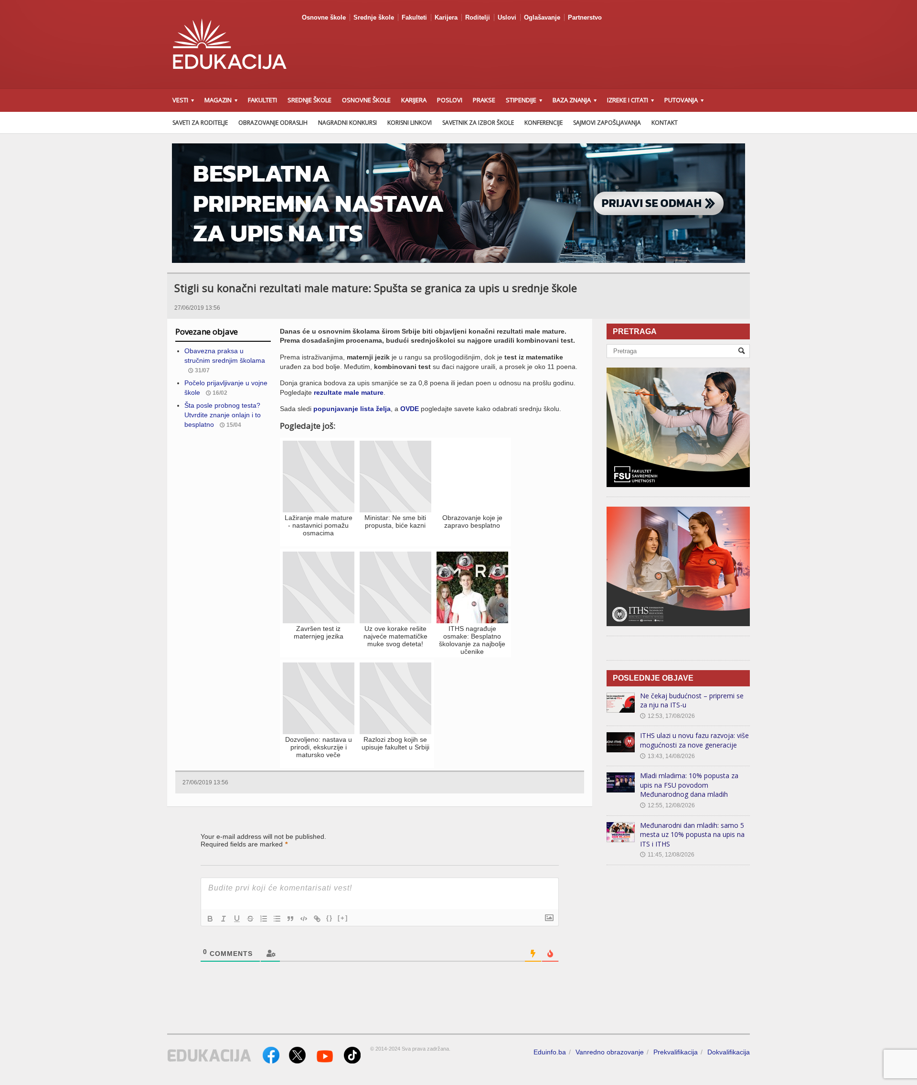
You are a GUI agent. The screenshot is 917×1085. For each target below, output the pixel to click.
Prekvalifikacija (675, 1052)
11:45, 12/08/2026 (667, 854)
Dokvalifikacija (728, 1052)
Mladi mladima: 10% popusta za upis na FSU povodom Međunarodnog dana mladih (689, 785)
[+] (343, 918)
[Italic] (223, 918)
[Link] (317, 918)
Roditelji (477, 17)
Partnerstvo (585, 17)
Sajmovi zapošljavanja (607, 123)
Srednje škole (373, 17)
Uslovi (507, 17)
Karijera (446, 17)
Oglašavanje (542, 17)
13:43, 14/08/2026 (667, 756)
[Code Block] (303, 918)
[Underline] (237, 918)
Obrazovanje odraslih (273, 123)
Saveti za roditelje (200, 123)
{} (329, 918)
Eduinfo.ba (549, 1052)
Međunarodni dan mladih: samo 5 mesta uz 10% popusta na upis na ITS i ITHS (692, 834)
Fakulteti (414, 17)
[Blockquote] (290, 918)
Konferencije (543, 123)
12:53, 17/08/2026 (667, 716)
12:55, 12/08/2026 (667, 805)
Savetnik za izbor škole (478, 123)
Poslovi (449, 100)
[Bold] (210, 918)
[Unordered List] (277, 918)
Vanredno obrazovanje (610, 1052)
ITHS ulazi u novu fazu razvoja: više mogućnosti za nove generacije (694, 740)
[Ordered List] (263, 918)
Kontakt (664, 123)
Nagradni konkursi (347, 123)
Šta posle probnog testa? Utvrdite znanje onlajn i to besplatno (222, 414)
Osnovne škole (324, 17)
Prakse (484, 100)
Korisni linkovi (409, 123)
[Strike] (250, 918)
